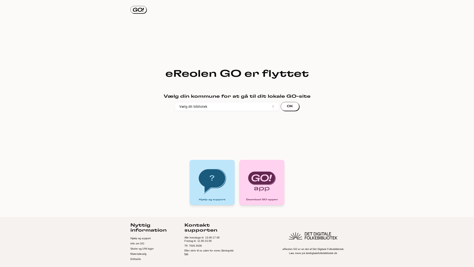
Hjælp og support (140, 238)
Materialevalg (138, 253)
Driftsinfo (135, 259)
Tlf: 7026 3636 (193, 245)
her (186, 253)
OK (290, 106)
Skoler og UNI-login (142, 248)
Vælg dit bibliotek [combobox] (193, 106)
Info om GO (137, 243)
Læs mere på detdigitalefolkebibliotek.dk (313, 253)
